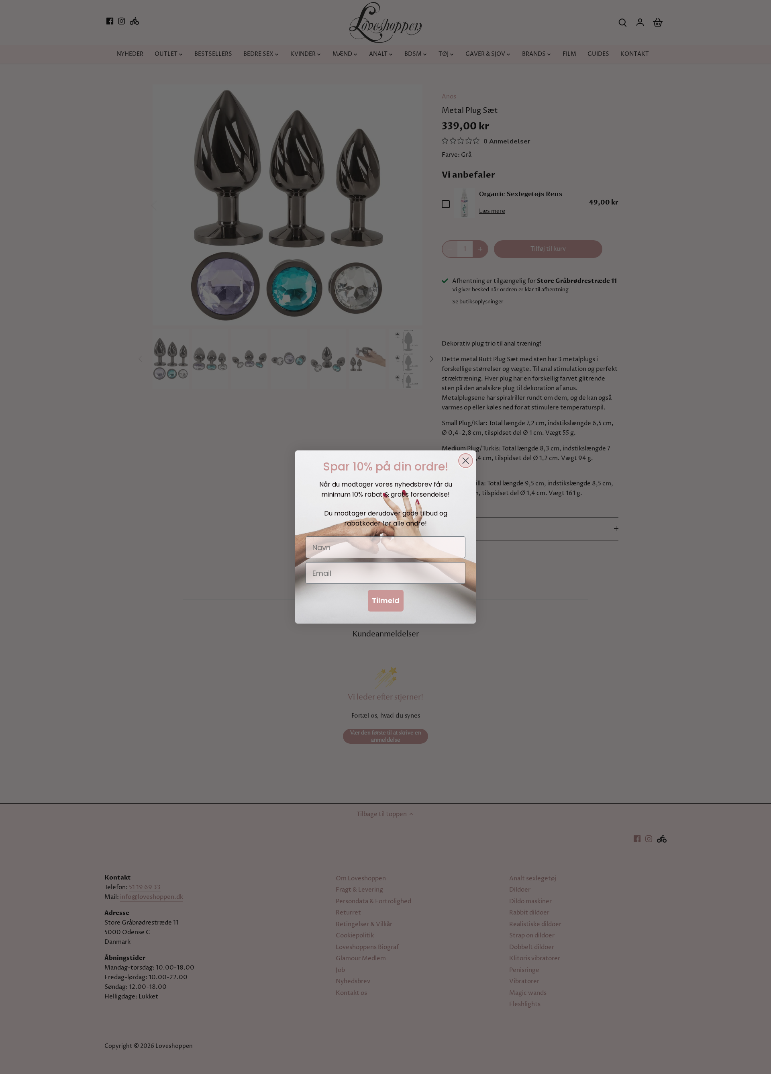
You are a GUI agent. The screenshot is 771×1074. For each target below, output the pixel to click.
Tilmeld (386, 600)
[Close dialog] (466, 461)
